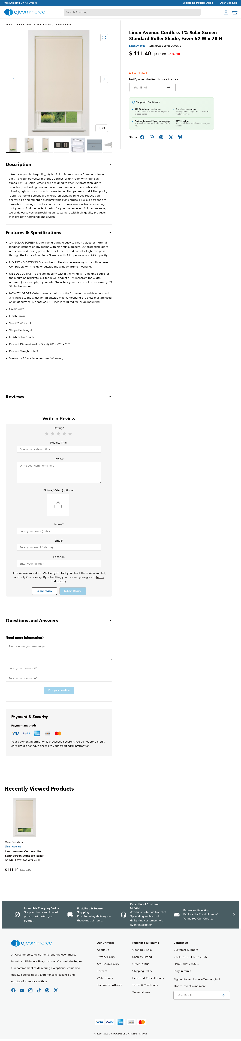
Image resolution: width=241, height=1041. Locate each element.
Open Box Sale (142, 949)
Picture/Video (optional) (58, 490)
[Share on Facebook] (142, 137)
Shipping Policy (142, 971)
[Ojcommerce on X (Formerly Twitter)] (56, 988)
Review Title (58, 442)
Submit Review (72, 591)
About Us (103, 949)
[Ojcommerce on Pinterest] (47, 988)
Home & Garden (24, 24)
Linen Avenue (137, 45)
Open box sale (228, 2)
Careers (102, 971)
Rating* (59, 428)
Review (59, 459)
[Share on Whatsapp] (152, 137)
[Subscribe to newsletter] (223, 995)
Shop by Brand (142, 957)
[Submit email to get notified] (168, 87)
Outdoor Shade (43, 24)
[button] (47, 433)
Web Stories (105, 978)
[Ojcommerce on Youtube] (22, 988)
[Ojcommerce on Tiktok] (39, 988)
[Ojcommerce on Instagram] (30, 988)
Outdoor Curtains (63, 24)
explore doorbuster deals (198, 2)
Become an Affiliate (109, 985)
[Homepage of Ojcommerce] (25, 12)
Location (59, 557)
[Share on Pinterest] (161, 137)
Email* (59, 540)
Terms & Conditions (145, 985)
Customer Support (186, 949)
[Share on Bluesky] (180, 137)
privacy (61, 581)
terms (100, 577)
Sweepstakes (141, 992)
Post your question (59, 690)
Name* (59, 524)
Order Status (140, 964)
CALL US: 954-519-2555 (190, 957)
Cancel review (44, 591)
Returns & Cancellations (148, 978)
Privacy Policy (106, 957)
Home (9, 24)
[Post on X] (171, 137)
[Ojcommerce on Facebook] (14, 988)
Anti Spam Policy (108, 964)
